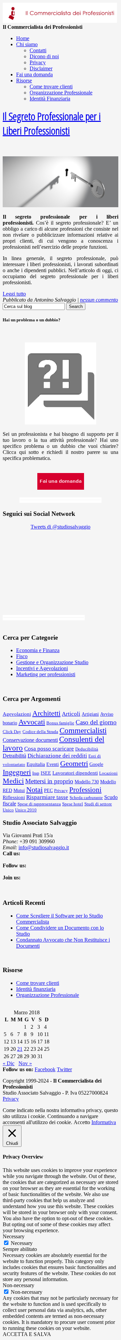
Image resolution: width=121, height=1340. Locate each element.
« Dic (8, 1063)
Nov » (25, 1063)
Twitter (64, 1069)
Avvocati (31, 722)
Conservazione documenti (30, 740)
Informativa (103, 1122)
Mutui (19, 790)
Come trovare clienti (37, 983)
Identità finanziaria (35, 989)
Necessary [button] (14, 1236)
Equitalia (36, 764)
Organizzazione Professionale (47, 995)
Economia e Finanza (37, 650)
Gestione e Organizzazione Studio (52, 662)
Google (96, 764)
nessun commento (99, 300)
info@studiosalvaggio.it (43, 847)
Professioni (85, 789)
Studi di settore (98, 803)
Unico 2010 (26, 809)
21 (20, 1049)
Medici (13, 781)
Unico (8, 809)
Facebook (45, 1069)
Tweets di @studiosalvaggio (60, 527)
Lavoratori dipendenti (75, 773)
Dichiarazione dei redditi (57, 756)
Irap (35, 773)
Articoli (71, 714)
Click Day (12, 731)
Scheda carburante (86, 797)
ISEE (46, 773)
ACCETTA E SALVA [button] (27, 1334)
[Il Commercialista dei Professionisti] (60, 21)
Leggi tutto (14, 294)
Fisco (22, 656)
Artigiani (90, 714)
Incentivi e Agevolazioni (42, 668)
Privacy (61, 790)
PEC (48, 790)
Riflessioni (14, 797)
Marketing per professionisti (45, 674)
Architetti (46, 713)
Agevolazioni (17, 714)
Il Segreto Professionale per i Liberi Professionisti (52, 123)
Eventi (52, 764)
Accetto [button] (82, 1122)
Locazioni (108, 773)
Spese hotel (72, 803)
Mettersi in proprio (49, 781)
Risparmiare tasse (47, 797)
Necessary (22, 1243)
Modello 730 (87, 781)
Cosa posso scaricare (49, 748)
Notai (34, 789)
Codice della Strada (40, 731)
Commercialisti (83, 730)
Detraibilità (14, 756)
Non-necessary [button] (18, 1285)
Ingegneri (17, 772)
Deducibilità (86, 749)
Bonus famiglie (60, 722)
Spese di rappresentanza (39, 803)
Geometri (74, 763)
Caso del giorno (96, 722)
